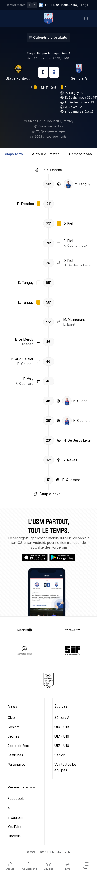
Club (11, 717)
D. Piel (68, 223)
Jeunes (13, 736)
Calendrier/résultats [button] (50, 37)
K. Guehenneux (82, 401)
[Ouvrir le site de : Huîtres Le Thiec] (72, 629)
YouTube (15, 827)
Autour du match (46, 154)
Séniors (14, 727)
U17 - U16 (61, 736)
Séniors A (79, 78)
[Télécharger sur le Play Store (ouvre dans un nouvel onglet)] (62, 557)
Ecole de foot (18, 746)
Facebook (16, 798)
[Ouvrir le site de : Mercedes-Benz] (24, 650)
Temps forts (13, 154)
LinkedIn (14, 836)
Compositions (80, 154)
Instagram (15, 817)
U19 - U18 (61, 727)
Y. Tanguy (82, 184)
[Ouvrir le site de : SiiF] (72, 650)
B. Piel (68, 241)
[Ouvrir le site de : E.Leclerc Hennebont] (24, 629)
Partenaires (16, 764)
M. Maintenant (74, 320)
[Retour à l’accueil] (48, 18)
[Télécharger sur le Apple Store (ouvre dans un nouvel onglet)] (35, 557)
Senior (59, 755)
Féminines (15, 755)
